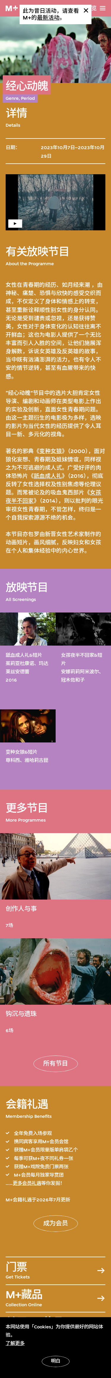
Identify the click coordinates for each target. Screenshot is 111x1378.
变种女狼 (50, 451)
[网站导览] (102, 8)
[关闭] (86, 10)
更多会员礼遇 (27, 1183)
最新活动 (48, 17)
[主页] (12, 8)
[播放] (56, 202)
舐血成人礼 (48, 476)
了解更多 (15, 1343)
